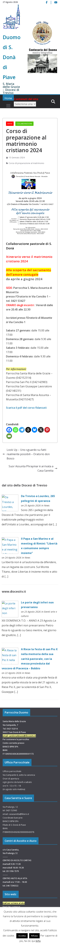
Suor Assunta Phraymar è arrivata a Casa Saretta (31, 468)
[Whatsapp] (15, 430)
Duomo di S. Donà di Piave (11, 57)
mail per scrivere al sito (14, 903)
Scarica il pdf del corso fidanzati (26, 407)
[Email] (9, 436)
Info (38, 941)
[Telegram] (22, 430)
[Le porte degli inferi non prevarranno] (10, 603)
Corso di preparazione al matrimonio (26, 163)
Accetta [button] (22, 935)
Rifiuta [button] (34, 935)
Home (8, 98)
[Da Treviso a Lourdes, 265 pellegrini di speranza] (10, 497)
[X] (41, 430)
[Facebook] (9, 430)
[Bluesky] (34, 430)
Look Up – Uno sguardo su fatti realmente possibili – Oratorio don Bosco (28, 454)
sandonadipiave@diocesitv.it (22, 735)
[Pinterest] (47, 430)
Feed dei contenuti (11, 906)
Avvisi (9, 124)
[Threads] (28, 430)
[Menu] (8, 105)
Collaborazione (24, 124)
